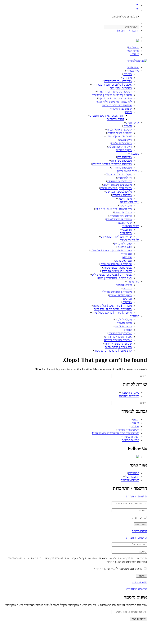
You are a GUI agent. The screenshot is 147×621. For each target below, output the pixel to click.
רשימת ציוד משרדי (128, 429)
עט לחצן (127, 257)
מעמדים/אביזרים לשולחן (118, 81)
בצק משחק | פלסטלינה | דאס (115, 278)
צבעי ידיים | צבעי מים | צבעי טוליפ (112, 274)
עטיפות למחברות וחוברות (117, 105)
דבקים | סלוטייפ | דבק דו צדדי (114, 91)
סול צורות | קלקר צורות (118, 347)
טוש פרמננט (125, 247)
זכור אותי (137, 517)
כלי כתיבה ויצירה (129, 240)
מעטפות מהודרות (121, 167)
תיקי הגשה (125, 139)
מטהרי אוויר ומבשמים (119, 219)
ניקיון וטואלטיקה (129, 202)
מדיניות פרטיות (130, 440)
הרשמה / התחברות (128, 30)
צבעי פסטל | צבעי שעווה (117, 267)
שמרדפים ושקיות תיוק (119, 136)
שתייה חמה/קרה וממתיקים (116, 236)
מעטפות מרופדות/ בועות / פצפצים (112, 164)
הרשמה (142, 496)
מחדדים (127, 77)
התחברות (133, 47)
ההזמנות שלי (132, 476)
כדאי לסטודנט (123, 326)
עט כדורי (126, 253)
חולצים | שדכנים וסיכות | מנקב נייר (112, 95)
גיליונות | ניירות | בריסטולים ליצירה (112, 312)
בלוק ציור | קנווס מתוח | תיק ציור (113, 309)
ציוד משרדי (132, 70)
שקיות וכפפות (124, 222)
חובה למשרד (124, 323)
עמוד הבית (133, 67)
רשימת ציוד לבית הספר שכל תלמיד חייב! (115, 433)
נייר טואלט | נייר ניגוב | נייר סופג (113, 209)
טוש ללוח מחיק (123, 243)
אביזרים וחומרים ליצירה (118, 340)
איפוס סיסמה (139, 531)
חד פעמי (127, 229)
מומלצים (134, 316)
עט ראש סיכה (123, 260)
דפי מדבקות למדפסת (119, 181)
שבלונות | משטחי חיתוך (118, 343)
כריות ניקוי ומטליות (120, 215)
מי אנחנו (134, 54)
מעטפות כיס (124, 157)
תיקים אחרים (124, 150)
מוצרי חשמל (125, 198)
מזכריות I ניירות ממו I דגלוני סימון (112, 305)
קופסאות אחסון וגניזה (119, 129)
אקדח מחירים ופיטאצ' (119, 174)
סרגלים (127, 74)
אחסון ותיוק (132, 122)
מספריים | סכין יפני (121, 88)
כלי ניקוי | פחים (123, 212)
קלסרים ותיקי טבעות (119, 133)
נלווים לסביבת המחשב (119, 191)
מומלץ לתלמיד (123, 319)
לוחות (128, 112)
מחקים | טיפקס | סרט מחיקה (115, 98)
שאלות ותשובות (130, 392)
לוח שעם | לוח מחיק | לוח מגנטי (114, 101)
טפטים (128, 329)
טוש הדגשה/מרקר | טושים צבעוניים (111, 250)
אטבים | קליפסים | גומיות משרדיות (112, 84)
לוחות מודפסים (115, 119)
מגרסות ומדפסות (122, 195)
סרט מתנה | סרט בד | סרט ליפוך (113, 350)
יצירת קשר (133, 50)
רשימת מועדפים (130, 480)
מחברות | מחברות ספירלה (117, 291)
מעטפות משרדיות (121, 160)
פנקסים (127, 298)
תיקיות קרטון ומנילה (120, 146)
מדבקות (127, 302)
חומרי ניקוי (125, 205)
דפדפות (127, 288)
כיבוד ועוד (126, 233)
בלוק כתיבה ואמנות (120, 295)
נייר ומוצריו (133, 281)
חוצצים (127, 126)
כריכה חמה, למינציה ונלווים (116, 188)
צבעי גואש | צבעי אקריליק (116, 271)
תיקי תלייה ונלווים (121, 143)
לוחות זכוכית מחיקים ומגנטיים (107, 115)
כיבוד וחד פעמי (130, 226)
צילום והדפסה (124, 285)
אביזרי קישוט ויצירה (120, 333)
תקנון (136, 419)
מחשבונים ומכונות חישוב (117, 184)
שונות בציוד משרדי (121, 108)
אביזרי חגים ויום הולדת (118, 336)
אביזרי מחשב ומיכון (128, 171)
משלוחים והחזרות (129, 396)
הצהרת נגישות (131, 436)
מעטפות (134, 153)
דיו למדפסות (124, 177)
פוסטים (135, 426)
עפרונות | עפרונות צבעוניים (116, 264)
